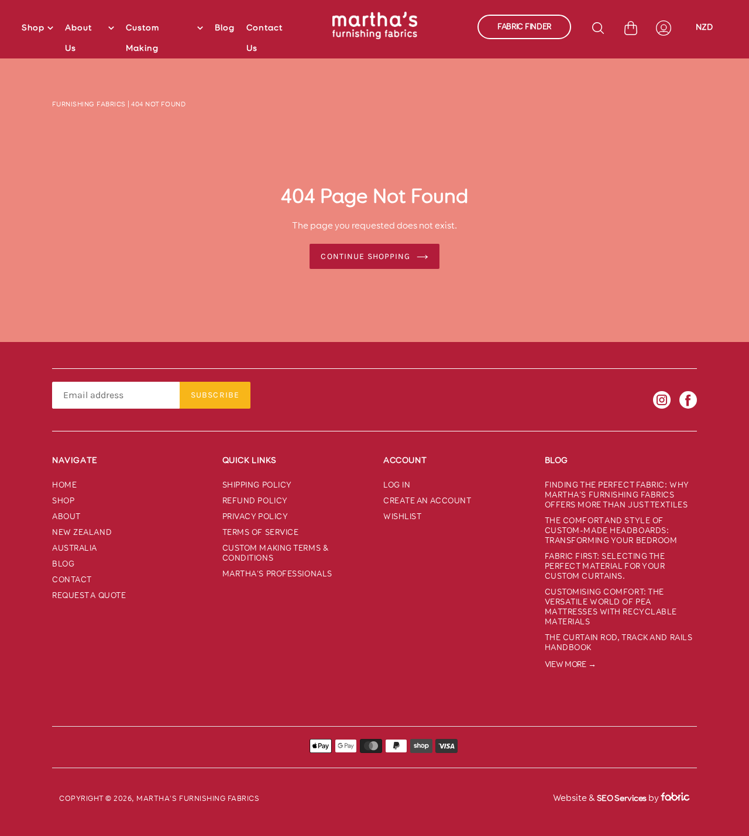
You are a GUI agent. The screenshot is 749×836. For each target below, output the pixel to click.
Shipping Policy (257, 485)
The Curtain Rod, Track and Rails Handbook (619, 642)
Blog (225, 27)
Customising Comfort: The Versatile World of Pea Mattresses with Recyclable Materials (611, 607)
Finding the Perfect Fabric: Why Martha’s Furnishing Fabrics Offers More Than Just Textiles (617, 495)
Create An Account (427, 501)
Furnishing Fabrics (89, 104)
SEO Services (622, 798)
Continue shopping (365, 256)
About (66, 516)
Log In (396, 485)
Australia (74, 548)
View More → (570, 664)
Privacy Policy (255, 516)
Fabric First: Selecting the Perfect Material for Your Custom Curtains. (605, 566)
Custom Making (142, 37)
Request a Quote (89, 595)
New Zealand (82, 532)
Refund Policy (255, 501)
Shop (33, 27)
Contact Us (264, 37)
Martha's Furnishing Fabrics (197, 798)
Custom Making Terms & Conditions (275, 553)
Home (64, 485)
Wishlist (402, 516)
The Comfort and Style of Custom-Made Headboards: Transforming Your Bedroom (611, 530)
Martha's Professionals (277, 574)
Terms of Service (260, 532)
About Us (78, 37)
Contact (72, 580)
